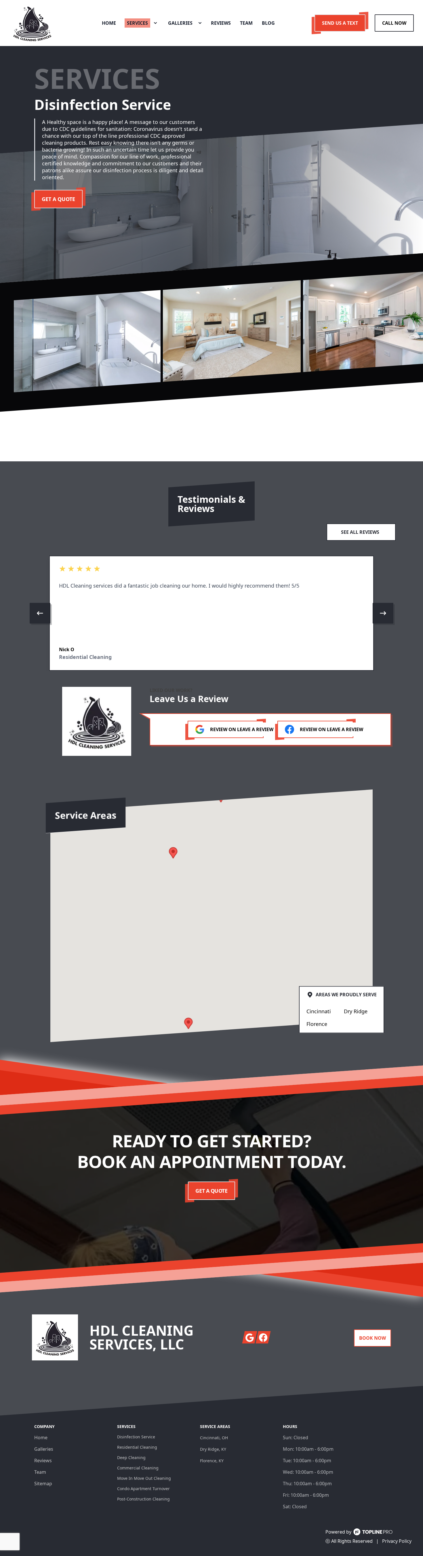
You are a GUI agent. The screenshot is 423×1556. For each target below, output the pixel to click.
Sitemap (43, 1483)
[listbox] (211, 613)
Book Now (372, 1338)
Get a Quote (58, 199)
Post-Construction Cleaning (143, 1499)
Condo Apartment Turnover (143, 1488)
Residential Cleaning (137, 1447)
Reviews (43, 1460)
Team (40, 1472)
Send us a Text (340, 23)
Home (40, 1437)
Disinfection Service (136, 1437)
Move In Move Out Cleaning (144, 1478)
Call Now (394, 23)
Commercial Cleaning (138, 1468)
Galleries (43, 1449)
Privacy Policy (396, 1541)
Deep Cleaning (131, 1457)
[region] (211, 613)
